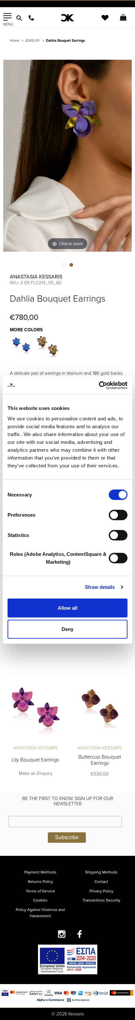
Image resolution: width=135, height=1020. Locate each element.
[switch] (118, 515)
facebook (80, 934)
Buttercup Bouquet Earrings (99, 760)
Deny (67, 629)
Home (14, 41)
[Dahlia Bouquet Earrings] (21, 345)
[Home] (67, 18)
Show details (100, 587)
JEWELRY (32, 41)
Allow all (67, 607)
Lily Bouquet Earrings (35, 760)
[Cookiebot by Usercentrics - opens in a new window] (98, 385)
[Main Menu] (7, 17)
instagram (62, 934)
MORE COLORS (26, 330)
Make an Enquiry (35, 773)
